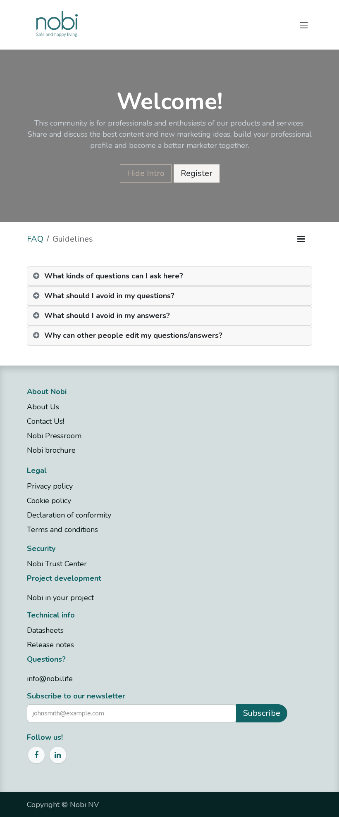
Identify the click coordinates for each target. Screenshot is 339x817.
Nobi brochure (51, 450)
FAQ (35, 239)
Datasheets (45, 630)
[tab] (169, 276)
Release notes (50, 645)
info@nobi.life (50, 679)
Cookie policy (49, 501)
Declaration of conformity (69, 515)
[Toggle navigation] (304, 24)
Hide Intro (146, 173)
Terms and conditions (62, 529)
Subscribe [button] (261, 713)
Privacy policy (50, 486)
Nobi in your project (60, 598)
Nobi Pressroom (54, 436)
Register (196, 173)
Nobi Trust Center (57, 564)
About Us (43, 407)
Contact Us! (46, 421)
